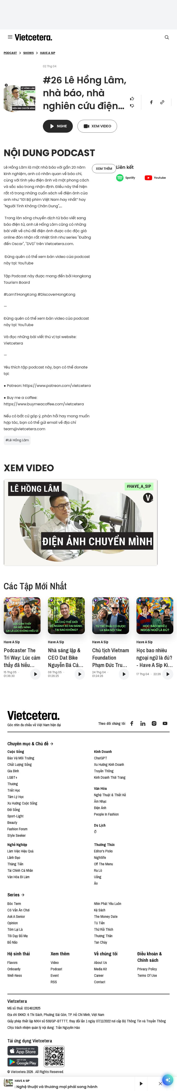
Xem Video (101, 126)
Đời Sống (13, 809)
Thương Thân (103, 935)
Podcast (56, 968)
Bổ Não (12, 942)
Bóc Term (14, 903)
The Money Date (106, 916)
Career (98, 975)
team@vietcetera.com (24, 429)
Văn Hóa (100, 788)
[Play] (141, 1083)
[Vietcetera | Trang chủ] (33, 37)
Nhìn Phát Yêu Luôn (107, 903)
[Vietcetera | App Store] (22, 1051)
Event (55, 975)
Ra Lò (98, 870)
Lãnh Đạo (13, 857)
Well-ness (14, 975)
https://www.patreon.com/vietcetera (57, 385)
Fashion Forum (17, 828)
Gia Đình (13, 770)
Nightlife (100, 857)
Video (55, 962)
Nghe (62, 126)
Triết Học (13, 790)
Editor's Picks (103, 851)
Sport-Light (15, 816)
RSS (54, 981)
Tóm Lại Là (15, 929)
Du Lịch (100, 825)
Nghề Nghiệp (17, 844)
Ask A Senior (16, 916)
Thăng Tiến (15, 863)
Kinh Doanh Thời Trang (110, 777)
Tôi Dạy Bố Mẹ (17, 935)
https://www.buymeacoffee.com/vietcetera (44, 404)
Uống (97, 876)
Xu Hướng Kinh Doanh (109, 764)
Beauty (12, 822)
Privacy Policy (147, 968)
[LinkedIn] (143, 723)
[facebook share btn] (151, 102)
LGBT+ (12, 777)
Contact (99, 981)
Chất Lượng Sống (19, 764)
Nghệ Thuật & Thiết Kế (110, 794)
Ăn (96, 883)
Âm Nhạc (100, 801)
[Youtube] (165, 723)
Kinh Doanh (103, 751)
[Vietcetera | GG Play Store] (22, 1062)
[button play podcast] (35, 674)
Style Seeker (16, 835)
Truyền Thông (104, 770)
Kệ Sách (99, 910)
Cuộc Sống (15, 751)
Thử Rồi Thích (103, 929)
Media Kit (100, 968)
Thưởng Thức (104, 844)
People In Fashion (106, 814)
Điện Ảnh (100, 807)
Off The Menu (103, 863)
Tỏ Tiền (99, 922)
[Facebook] (131, 723)
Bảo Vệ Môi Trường (20, 757)
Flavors (12, 962)
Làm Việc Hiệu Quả (20, 851)
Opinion (12, 922)
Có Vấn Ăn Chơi (18, 910)
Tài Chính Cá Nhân (20, 870)
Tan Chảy (100, 942)
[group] (139, 1083)
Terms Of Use (147, 975)
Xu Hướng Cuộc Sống (22, 803)
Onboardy (14, 968)
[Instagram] (154, 723)
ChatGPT (100, 757)
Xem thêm (104, 168)
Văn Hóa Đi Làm (18, 876)
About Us (100, 962)
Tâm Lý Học (15, 796)
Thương (12, 783)
